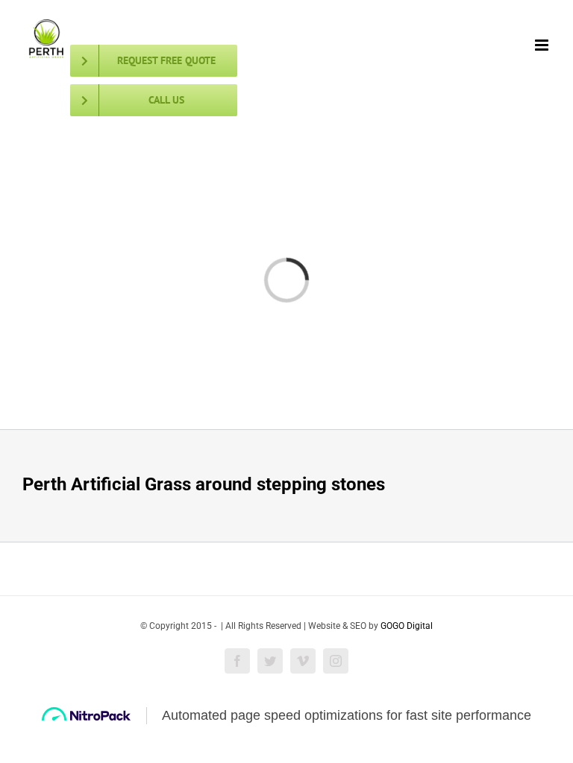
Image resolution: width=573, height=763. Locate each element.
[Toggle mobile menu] (543, 45)
